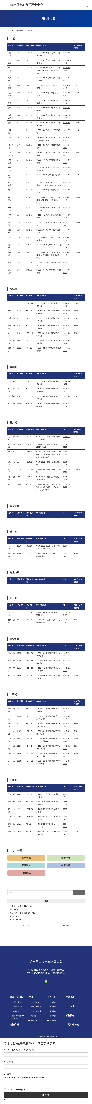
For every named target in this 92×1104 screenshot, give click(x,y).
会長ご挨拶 (17, 1002)
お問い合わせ (72, 1024)
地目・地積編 (36, 1007)
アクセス (26, 925)
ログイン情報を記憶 (16, 1089)
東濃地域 (26, 865)
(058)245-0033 (39, 973)
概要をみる (65, 925)
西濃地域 (65, 858)
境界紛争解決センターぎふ (19, 1017)
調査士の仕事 (18, 1007)
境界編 (33, 1016)
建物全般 (34, 1020)
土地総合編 (35, 1002)
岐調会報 (70, 997)
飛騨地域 (26, 873)
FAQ (30, 997)
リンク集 (70, 1006)
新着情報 (70, 1015)
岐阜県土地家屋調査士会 (46, 961)
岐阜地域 (26, 858)
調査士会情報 (16, 997)
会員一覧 (51, 997)
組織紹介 (16, 1011)
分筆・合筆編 (36, 1011)
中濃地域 (65, 865)
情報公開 (14, 1024)
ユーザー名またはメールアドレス (19, 1050)
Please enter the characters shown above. (25, 1077)
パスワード (9, 1062)
